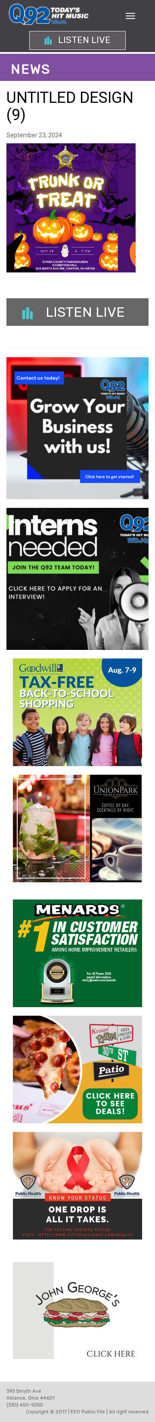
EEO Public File (88, 1412)
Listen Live (83, 40)
